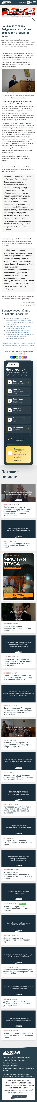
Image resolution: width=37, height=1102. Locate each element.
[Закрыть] (34, 20)
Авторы (13, 1060)
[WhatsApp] (17, 357)
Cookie (26, 1080)
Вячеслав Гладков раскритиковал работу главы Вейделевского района (19, 327)
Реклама (14, 1063)
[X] (14, 357)
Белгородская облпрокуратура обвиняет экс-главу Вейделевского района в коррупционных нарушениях (20, 336)
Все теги (10, 1057)
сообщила (29, 134)
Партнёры (6, 1063)
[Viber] (25, 357)
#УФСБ (19, 347)
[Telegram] (20, 357)
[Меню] (34, 2)
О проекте (6, 1060)
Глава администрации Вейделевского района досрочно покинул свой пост (18, 331)
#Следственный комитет (11, 343)
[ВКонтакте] (11, 357)
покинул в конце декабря (17, 126)
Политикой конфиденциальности (20, 1091)
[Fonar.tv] (6, 2)
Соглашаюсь (19, 1096)
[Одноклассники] (23, 357)
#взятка (23, 343)
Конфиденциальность (10, 1066)
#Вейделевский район (26, 345)
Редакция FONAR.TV (28, 303)
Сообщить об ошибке (22, 1057)
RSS (4, 1057)
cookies (20, 1074)
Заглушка (20, 1060)
